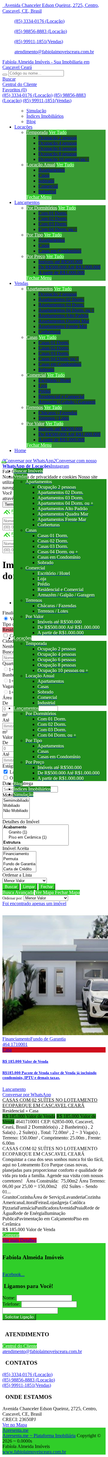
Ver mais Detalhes (19, 1240)
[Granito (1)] (35, 832)
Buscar (11, 886)
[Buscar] (4, 75)
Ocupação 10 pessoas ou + (63, 159)
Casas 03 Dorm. (53, 353)
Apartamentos (51, 170)
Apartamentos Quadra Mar (63, 321)
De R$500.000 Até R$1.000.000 (69, 267)
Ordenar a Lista (17, 875)
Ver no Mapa (14, 1424)
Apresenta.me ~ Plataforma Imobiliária (39, 1435)
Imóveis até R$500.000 (60, 261)
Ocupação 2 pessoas (57, 137)
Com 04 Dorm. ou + (57, 229)
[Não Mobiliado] (16, 810)
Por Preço (35, 256)
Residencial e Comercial (61, 396)
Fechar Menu (39, 197)
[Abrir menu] (4, 460)
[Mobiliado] (16, 805)
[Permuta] (19, 859)
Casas (44, 175)
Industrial (47, 191)
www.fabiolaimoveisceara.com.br (34, 1451)
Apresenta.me (15, 1430)
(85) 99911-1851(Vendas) (38, 41)
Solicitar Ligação (19, 1317)
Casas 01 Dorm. (53, 342)
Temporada (37, 132)
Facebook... (13, 1274)
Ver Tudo (58, 132)
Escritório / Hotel (54, 380)
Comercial (48, 186)
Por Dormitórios (41, 207)
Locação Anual (40, 164)
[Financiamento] (19, 854)
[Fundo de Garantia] (19, 864)
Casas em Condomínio (59, 250)
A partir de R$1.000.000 (61, 272)
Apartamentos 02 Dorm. (61, 299)
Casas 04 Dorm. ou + (58, 358)
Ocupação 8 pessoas (57, 153)
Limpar (29, 886)
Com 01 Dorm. (52, 213)
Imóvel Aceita (15, 848)
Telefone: (11, 1304)
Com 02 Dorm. (52, 218)
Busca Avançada (18, 892)
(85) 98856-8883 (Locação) (40, 31)
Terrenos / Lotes (53, 418)
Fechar (47, 886)
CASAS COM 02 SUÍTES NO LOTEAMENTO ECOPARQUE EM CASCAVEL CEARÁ (50, 1102)
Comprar (10, 1234)
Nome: (8, 1297)
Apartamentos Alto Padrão (63, 315)
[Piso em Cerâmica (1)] (35, 837)
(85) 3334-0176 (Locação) (39, 21)
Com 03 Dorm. (52, 224)
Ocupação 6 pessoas (57, 148)
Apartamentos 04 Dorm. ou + (66, 310)
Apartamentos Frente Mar (62, 326)
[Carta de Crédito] (19, 869)
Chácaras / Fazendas (57, 412)
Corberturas (49, 331)
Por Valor (35, 423)
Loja (42, 385)
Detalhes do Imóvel (20, 821)
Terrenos (34, 407)
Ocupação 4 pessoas (57, 143)
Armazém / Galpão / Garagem (66, 401)
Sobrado (46, 180)
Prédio (44, 391)
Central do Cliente (19, 1346)
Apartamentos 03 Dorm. (61, 304)
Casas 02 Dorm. (53, 348)
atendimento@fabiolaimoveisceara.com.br (54, 51)
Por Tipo (34, 234)
